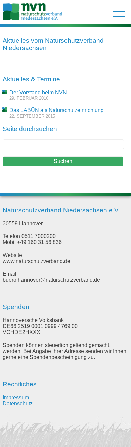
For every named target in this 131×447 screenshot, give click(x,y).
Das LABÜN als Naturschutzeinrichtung (56, 110)
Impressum (16, 397)
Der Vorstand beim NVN (38, 92)
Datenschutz (18, 403)
